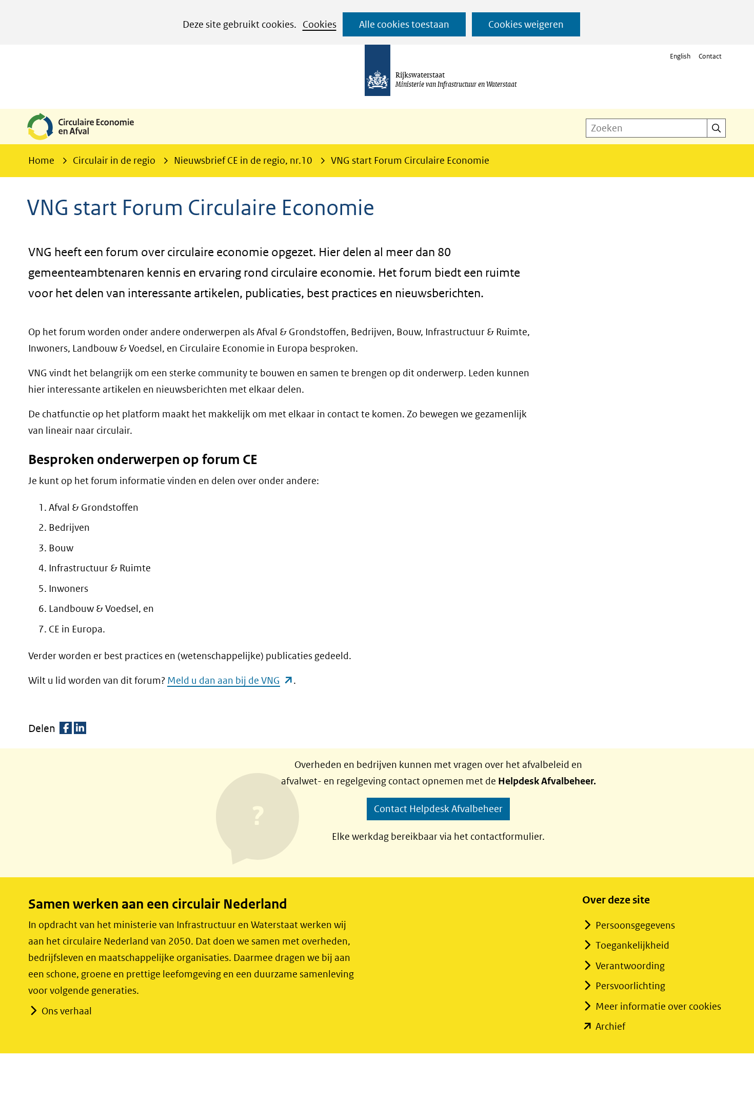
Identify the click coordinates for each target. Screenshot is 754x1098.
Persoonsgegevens (635, 925)
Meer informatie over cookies (658, 1006)
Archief (610, 1026)
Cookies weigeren (526, 24)
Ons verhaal (67, 1011)
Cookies (319, 24)
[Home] (88, 141)
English (680, 56)
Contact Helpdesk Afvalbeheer (438, 809)
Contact (710, 56)
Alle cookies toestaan (404, 24)
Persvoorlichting (630, 986)
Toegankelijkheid (632, 945)
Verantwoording (630, 966)
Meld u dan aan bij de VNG (230, 680)
